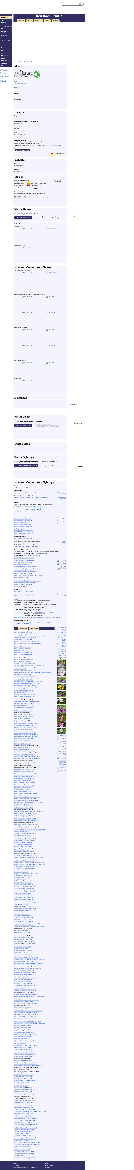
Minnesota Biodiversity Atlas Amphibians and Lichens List (28, 538)
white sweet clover (23, 875)
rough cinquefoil (23, 817)
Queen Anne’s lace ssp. (26, 800)
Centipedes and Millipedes (5, 32)
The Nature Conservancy (20, 83)
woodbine (23, 882)
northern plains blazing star (25, 764)
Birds (2, 29)
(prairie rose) (21, 1084)
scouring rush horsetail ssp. (28, 828)
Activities (26, 61)
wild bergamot (22, 877)
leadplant (22, 749)
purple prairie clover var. (27, 796)
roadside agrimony (23, 807)
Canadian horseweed (25, 663)
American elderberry (25, 637)
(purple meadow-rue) (25, 1127)
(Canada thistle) (22, 946)
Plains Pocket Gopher (24, 594)
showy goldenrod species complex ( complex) (30, 829)
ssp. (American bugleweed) (29, 1023)
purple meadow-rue (25, 793)
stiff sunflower (23, 844)
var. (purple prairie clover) (27, 956)
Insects (2, 43)
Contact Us (48, 1167)
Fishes (2, 38)
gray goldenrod (23, 725)
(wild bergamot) (22, 1036)
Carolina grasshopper (25, 566)
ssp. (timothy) (24, 1060)
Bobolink (22, 518)
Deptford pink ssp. (25, 698)
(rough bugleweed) (22, 1025)
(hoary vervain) (22, 1149)
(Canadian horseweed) (25, 972)
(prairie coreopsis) (22, 915)
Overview (21, 20)
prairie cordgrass (25, 778)
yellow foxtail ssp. (24, 888)
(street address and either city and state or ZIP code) (30, 145)
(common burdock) (22, 919)
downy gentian (24, 703)
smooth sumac (21, 837)
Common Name (23, 628)
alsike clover (22, 634)
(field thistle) (21, 948)
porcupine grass (24, 775)
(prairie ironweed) (24, 1151)
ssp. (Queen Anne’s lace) (26, 957)
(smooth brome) (22, 934)
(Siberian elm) (21, 1140)
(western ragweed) (24, 910)
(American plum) (23, 1078)
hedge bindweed (23, 738)
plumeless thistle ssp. (28, 773)
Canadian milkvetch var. (29, 665)
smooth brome (22, 835)
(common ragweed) (25, 908)
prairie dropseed (24, 782)
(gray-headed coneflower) (25, 1080)
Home (2, 15)
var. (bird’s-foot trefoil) (27, 1021)
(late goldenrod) (23, 1106)
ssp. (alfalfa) (23, 1029)
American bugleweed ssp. (29, 636)
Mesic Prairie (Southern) (23, 625)
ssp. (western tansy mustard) (29, 959)
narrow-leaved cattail (24, 762)
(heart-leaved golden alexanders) (25, 1159)
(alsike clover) (22, 1131)
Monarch (21, 577)
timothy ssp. (24, 851)
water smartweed (24, 859)
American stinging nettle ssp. (27, 641)
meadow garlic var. (26, 758)
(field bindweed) (23, 954)
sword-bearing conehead (27, 580)
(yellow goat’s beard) (24, 1129)
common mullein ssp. (27, 683)
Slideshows (38, 20)
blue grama (22, 648)
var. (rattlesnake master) (28, 976)
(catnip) (20, 1043)
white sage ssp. (27, 873)
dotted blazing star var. (26, 701)
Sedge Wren (23, 529)
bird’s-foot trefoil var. (27, 643)
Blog (2, 65)
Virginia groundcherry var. (28, 857)
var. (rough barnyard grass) (28, 963)
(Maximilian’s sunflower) (26, 994)
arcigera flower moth (24, 560)
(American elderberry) (25, 1089)
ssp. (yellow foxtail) (24, 1100)
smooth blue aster (25, 833)
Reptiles (3, 50)
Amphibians (4, 20)
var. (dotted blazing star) (26, 1020)
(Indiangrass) (22, 1115)
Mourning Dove (23, 526)
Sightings (55, 20)
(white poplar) (21, 1073)
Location (20, 61)
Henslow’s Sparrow (34, 506)
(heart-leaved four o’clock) (26, 1034)
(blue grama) (22, 932)
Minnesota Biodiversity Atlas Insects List (24, 557)
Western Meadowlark (24, 533)
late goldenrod (23, 747)
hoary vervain (22, 740)
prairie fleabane (23, 784)
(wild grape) (20, 1155)
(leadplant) (22, 914)
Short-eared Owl (32, 508)
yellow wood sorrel (22, 893)
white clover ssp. (24, 868)
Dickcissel (21, 522)
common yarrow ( (23, 689)
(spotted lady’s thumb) (25, 1054)
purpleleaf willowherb (25, 798)
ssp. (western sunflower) (29, 996)
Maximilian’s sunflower (26, 756)
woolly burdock (23, 884)
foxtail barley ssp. (25, 714)
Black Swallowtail (23, 562)
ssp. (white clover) (24, 1135)
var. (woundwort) (24, 1120)
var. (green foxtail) (23, 1102)
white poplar (21, 871)
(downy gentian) (24, 983)
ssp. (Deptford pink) (25, 961)
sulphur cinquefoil (23, 846)
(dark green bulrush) (24, 1095)
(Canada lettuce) (23, 1007)
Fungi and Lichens (5, 40)
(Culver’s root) (24, 1153)
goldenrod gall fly (23, 573)
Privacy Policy (49, 1165)
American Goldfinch (22, 517)
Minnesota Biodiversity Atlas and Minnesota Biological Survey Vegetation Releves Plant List (37, 617)
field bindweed (23, 707)
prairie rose (21, 795)
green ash (23, 729)
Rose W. (17, 223)
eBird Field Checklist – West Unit (22, 514)
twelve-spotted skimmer (25, 582)
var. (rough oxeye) (26, 999)
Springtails (3, 58)
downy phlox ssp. (24, 705)
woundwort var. (24, 886)
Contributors (4, 63)
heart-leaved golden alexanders (25, 736)
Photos (29, 20)
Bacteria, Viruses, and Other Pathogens (6, 25)
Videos (47, 20)
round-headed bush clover (26, 824)
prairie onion (22, 789)
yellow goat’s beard (24, 890)
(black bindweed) (23, 979)
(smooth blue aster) (25, 1122)
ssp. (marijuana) (24, 939)
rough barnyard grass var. (28, 811)
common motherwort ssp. (28, 681)
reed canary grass (24, 806)
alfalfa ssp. (23, 632)
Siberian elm (21, 831)
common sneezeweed (25, 687)
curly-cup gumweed (24, 694)
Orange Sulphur (23, 579)
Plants (2, 48)
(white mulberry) (21, 1038)
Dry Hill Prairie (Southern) (24, 623)
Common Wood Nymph (25, 568)
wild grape (20, 879)
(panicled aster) (25, 1124)
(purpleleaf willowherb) (25, 967)
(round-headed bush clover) (26, 1012)
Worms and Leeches (6, 60)
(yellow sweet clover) (24, 1032)
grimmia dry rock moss (25, 732)
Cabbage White (21, 564)
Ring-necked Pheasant (25, 528)
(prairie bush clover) (25, 1014)
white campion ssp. (24, 866)
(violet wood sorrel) (23, 1049)
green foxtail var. (23, 731)
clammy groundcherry (25, 670)
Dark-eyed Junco (23, 520)
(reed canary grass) (24, 1056)
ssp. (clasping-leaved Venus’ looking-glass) (32, 1137)
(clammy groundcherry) (25, 1063)
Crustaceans (4, 35)
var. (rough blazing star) (25, 1016)
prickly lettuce (22, 787)
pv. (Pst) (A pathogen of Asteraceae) (31, 497)
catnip (20, 668)
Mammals (3, 45)
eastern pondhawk (25, 571)
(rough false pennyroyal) (25, 988)
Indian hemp (23, 742)
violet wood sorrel (23, 855)
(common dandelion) (24, 1126)
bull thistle (21, 656)
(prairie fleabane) (23, 974)
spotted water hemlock (24, 840)
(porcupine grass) (24, 1001)
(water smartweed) (24, 1053)
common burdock (22, 674)
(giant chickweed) (24, 1040)
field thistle (21, 709)
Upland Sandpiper (24, 531)
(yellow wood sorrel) (22, 1047)
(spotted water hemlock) (24, 945)
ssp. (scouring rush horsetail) (28, 968)
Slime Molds (4, 53)
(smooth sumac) (21, 1082)
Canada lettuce (23, 659)
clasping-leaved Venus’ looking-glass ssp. (32, 672)
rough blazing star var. (25, 813)
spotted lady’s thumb (25, 839)
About (14, 61)
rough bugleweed (22, 815)
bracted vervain (23, 654)
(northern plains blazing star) (25, 1018)
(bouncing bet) (23, 1091)
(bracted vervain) (23, 1146)
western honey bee (23, 584)
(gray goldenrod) (23, 1107)
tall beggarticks (22, 850)
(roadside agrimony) (23, 899)
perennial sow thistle (24, 771)
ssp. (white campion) (24, 1104)
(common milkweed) (23, 924)
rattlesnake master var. (38, 612)
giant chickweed (24, 716)
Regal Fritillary (32, 555)
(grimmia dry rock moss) (25, 985)
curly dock (21, 692)
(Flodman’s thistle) (23, 950)
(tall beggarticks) (22, 930)
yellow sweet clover (24, 892)
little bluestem (24, 751)
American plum (23, 639)
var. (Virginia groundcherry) (28, 1065)
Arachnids (3, 22)
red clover (21, 804)
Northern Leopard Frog (25, 492)
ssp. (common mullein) (27, 1144)
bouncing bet (23, 652)
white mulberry (21, 870)
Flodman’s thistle (23, 711)
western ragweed (24, 860)
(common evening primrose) (26, 1045)
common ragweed (25, 685)
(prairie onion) (22, 904)
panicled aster (25, 769)
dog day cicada (24, 570)
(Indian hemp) (23, 917)
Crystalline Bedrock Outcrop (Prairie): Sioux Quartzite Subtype (33, 622)
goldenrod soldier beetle (28, 575)
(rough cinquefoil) (23, 1074)
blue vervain (22, 650)
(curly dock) (21, 1085)
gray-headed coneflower (25, 727)
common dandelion (24, 676)
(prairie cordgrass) (25, 1118)
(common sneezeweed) (25, 990)
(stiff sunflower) (23, 998)
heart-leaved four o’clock (26, 734)
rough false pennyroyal (25, 818)
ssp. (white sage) (27, 923)
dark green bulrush (24, 696)
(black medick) (22, 1027)
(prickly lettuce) (22, 1009)
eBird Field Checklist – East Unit (22, 512)
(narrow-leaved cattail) (24, 1138)
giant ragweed (22, 718)
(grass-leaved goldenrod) (26, 978)
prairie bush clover (35, 606)
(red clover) (21, 1133)
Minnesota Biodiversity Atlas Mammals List (24, 591)
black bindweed (23, 645)
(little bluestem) (24, 1093)
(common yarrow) (23, 897)
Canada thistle (22, 661)
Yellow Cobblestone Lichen (26, 546)
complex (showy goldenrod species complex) (30, 1111)
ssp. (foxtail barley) (25, 1003)
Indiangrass (22, 743)
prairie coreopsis (22, 780)
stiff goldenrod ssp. (24, 842)
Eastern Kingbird (23, 524)
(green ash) (23, 981)
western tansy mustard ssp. (29, 864)
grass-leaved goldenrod (26, 723)
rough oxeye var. (26, 820)
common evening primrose (26, 678)
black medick (22, 647)
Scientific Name (34, 628)
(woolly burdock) (23, 921)
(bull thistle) (21, 952)
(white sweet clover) (23, 1031)
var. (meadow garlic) (26, 903)
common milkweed (23, 679)
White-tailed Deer (24, 596)
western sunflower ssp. (29, 862)
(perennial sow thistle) (24, 1113)
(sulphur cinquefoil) (23, 1076)
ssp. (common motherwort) (28, 1010)
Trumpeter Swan (33, 509)
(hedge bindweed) (23, 937)
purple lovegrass (24, 791)
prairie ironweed (24, 785)
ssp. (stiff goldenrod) (24, 1109)
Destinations (4, 17)
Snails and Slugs (5, 55)
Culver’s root (24, 690)
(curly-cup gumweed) (24, 987)
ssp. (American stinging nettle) (27, 1142)
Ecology (31, 61)
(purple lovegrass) (24, 970)
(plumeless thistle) (24, 941)
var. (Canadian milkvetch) (29, 926)
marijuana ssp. (24, 754)
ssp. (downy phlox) (24, 1062)
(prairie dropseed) (24, 1117)
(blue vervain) (22, 1148)
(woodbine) (23, 1051)
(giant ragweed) (22, 912)
